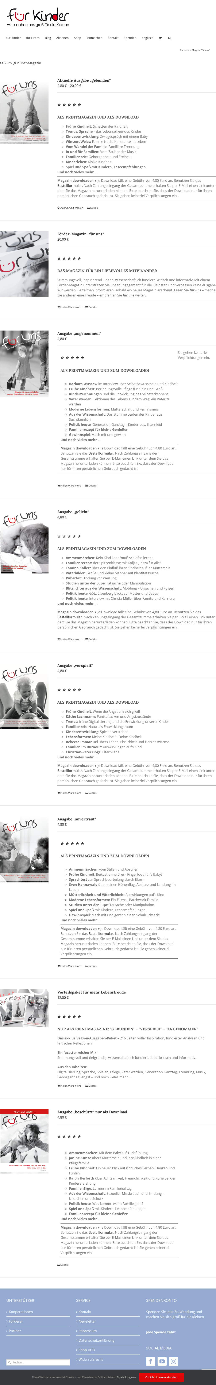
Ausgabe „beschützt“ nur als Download (92, 1111)
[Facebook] (150, 1361)
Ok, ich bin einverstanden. (161, 1377)
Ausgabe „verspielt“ (75, 665)
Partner (15, 1330)
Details (94, 207)
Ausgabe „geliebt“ (73, 511)
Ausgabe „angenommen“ (79, 333)
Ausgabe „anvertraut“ (76, 819)
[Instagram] (173, 1361)
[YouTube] (162, 1361)
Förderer (16, 1321)
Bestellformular (69, 185)
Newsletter (87, 1321)
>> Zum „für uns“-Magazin (20, 63)
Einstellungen (125, 1377)
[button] (169, 38)
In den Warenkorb (70, 307)
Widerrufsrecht (91, 1359)
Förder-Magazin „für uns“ (80, 234)
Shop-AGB (87, 1350)
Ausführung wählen (71, 207)
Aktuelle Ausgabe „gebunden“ (84, 80)
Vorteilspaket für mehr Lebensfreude (91, 992)
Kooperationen (21, 1311)
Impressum (88, 1330)
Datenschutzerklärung (96, 1340)
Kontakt (85, 1311)
